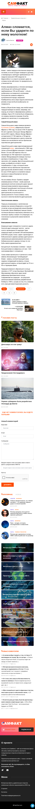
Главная (5, 18)
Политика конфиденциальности (10, 795)
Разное (17, 509)
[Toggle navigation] (3, 11)
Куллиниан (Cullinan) (8, 127)
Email (2, 433)
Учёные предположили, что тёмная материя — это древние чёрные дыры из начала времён (21, 502)
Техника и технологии (20, 532)
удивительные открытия (20, 783)
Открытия (19, 40)
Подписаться (26, 729)
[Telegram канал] (28, 11)
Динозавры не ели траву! (11, 344)
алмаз (12, 148)
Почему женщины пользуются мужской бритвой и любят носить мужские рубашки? (21, 513)
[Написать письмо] (31, 11)
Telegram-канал (10, 729)
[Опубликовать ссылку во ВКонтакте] (9, 292)
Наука (4, 20)
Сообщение (4, 441)
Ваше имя (4, 424)
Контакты (4, 792)
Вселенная (19, 498)
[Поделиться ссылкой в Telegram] (14, 292)
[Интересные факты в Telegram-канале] (33, 806)
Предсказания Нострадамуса (13, 373)
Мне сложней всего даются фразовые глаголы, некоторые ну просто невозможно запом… (17, 692)
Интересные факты (7, 783)
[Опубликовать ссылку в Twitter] (4, 292)
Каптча (3, 472)
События (12, 498)
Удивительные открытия (18, 18)
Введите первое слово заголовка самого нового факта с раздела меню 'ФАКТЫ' (15, 463)
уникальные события (7, 785)
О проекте (4, 788)
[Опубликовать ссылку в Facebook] (29, 288)
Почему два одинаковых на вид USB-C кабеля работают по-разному (21, 534)
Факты (12, 509)
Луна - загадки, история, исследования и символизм (19, 523)
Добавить (7, 485)
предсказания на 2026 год (22, 785)
